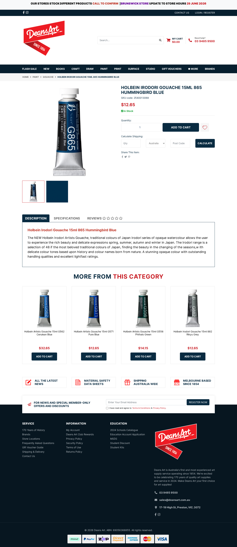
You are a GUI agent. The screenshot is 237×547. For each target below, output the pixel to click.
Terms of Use (73, 447)
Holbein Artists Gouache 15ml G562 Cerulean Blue (44, 333)
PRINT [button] (117, 68)
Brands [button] (210, 68)
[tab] (35, 218)
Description (35, 218)
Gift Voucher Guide (32, 447)
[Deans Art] (44, 39)
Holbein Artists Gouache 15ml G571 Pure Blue (94, 333)
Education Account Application (127, 434)
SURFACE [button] (133, 68)
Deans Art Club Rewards (80, 434)
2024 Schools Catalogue (124, 430)
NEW (46, 68)
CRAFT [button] (75, 68)
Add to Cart (181, 127)
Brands (26, 434)
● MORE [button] (193, 68)
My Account (73, 430)
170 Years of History (33, 430)
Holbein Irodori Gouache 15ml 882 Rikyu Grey (192, 333)
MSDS (113, 438)
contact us (182, 12)
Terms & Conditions (141, 408)
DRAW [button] (90, 68)
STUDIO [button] (150, 68)
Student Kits (117, 447)
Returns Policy (74, 451)
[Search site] (160, 40)
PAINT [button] (104, 68)
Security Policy (74, 443)
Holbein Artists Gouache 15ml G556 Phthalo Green (143, 333)
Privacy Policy (159, 408)
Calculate (205, 143)
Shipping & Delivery (33, 451)
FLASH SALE (29, 68)
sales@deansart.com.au (174, 500)
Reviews (94, 218)
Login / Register (205, 12)
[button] (204, 127)
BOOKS (60, 68)
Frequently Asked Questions (38, 443)
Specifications (67, 218)
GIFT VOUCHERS (171, 68)
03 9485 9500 (205, 41)
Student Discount (120, 443)
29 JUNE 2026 (196, 3)
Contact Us (28, 456)
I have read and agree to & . (137, 408)
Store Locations (31, 438)
